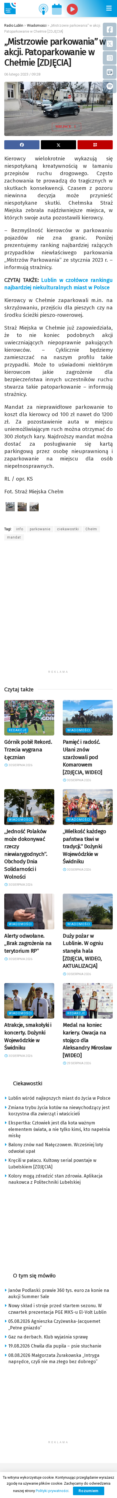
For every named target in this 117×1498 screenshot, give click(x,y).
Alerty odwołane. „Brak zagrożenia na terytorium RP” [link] (28, 943)
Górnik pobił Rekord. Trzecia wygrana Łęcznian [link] (28, 749)
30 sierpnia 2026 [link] (20, 765)
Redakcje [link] (18, 730)
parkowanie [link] (40, 529)
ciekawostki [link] (68, 529)
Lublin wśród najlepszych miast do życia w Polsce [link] (59, 1098)
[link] (10, 8)
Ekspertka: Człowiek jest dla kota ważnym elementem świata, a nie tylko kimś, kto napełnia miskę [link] (59, 1129)
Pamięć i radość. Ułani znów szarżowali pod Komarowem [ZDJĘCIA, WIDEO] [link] (82, 757)
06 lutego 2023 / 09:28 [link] (22, 74)
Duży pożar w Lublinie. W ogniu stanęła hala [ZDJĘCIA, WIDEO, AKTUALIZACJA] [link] (83, 951)
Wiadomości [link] (78, 730)
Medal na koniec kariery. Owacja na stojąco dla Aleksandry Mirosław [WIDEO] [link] (87, 1040)
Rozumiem (89, 1491)
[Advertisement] (58, 608)
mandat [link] (14, 537)
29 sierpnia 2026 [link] (78, 1063)
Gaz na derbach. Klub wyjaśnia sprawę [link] (48, 1337)
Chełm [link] (91, 529)
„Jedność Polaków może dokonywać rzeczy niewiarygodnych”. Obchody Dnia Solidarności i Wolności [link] (25, 854)
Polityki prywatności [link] (52, 1491)
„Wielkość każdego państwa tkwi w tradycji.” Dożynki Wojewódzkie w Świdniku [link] (84, 846)
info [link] (19, 529)
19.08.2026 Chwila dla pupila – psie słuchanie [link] (54, 1346)
